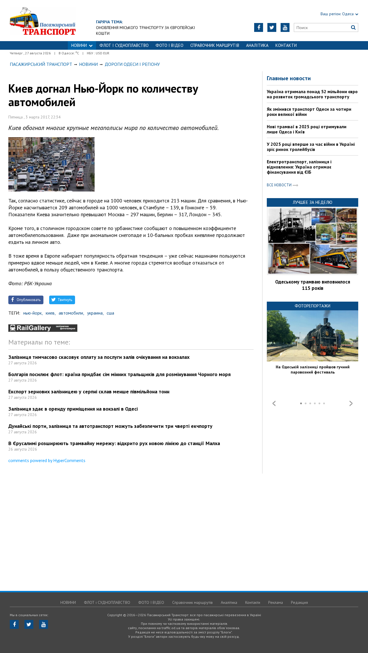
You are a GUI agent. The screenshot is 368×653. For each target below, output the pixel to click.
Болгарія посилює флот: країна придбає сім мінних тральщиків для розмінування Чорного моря (119, 374)
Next (351, 403)
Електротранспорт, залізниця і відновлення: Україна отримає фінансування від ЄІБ (299, 167)
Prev (274, 403)
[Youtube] (285, 27)
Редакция (299, 602)
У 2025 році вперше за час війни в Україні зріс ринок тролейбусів (311, 146)
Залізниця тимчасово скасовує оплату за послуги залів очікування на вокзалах (98, 357)
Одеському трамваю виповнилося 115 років (312, 285)
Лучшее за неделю (312, 202)
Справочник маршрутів (214, 45)
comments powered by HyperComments (46, 460)
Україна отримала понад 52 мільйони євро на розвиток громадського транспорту (312, 94)
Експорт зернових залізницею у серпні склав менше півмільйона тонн (88, 391)
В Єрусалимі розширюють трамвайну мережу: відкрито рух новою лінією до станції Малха (114, 443)
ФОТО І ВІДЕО (169, 45)
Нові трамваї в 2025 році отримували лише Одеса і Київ (306, 129)
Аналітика (257, 45)
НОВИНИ (79, 45)
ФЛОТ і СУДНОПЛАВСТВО (124, 45)
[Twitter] (271, 27)
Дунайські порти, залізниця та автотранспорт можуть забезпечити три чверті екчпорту (110, 426)
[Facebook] (258, 27)
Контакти (286, 45)
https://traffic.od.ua (58, 20)
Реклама (275, 602)
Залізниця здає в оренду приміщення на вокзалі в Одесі (73, 408)
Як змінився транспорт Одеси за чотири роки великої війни (309, 111)
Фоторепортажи (312, 306)
